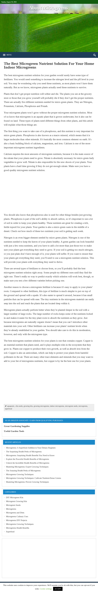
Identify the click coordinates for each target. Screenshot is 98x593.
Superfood (10, 532)
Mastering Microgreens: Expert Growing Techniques (27, 467)
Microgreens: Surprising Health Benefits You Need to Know (30, 455)
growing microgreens (41, 406)
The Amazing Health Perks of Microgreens (23, 471)
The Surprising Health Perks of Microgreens (24, 452)
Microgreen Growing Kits (16, 501)
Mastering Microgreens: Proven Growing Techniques (27, 482)
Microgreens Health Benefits (17, 528)
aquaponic (10, 406)
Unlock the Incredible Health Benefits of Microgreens (27, 463)
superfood (8, 409)
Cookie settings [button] (46, 589)
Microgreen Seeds (13, 505)
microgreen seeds (71, 406)
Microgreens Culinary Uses (17, 516)
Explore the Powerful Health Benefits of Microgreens (27, 459)
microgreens (82, 406)
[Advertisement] (49, 33)
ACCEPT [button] (58, 589)
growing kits (28, 406)
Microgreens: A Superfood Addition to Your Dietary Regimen (31, 448)
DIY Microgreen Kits (14, 497)
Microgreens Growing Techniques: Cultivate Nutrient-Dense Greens (33, 478)
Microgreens (11, 509)
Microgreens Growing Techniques (20, 474)
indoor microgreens (57, 406)
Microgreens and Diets (15, 513)
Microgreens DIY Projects (16, 520)
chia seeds (19, 406)
